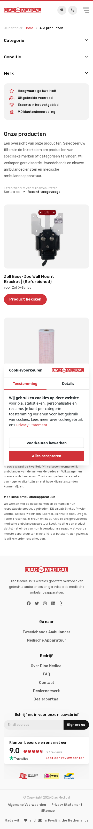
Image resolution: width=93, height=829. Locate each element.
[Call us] (72, 10)
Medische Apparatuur (46, 640)
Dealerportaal (46, 699)
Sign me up (76, 725)
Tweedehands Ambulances (46, 632)
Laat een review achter (65, 758)
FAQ (46, 674)
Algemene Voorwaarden (27, 805)
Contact (46, 683)
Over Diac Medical (47, 666)
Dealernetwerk (46, 691)
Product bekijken (25, 299)
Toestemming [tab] (25, 383)
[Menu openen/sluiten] (86, 10)
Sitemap (48, 810)
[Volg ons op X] (37, 603)
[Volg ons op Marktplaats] (61, 603)
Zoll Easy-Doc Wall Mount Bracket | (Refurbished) (29, 279)
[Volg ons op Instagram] (45, 603)
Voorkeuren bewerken (47, 442)
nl (61, 10)
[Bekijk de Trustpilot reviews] (19, 758)
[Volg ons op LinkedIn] (53, 603)
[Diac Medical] (22, 10)
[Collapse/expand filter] (86, 40)
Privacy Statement (66, 805)
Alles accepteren (46, 455)
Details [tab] (68, 383)
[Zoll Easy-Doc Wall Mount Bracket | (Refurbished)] (46, 236)
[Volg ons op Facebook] (28, 603)
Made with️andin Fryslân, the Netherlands (46, 820)
